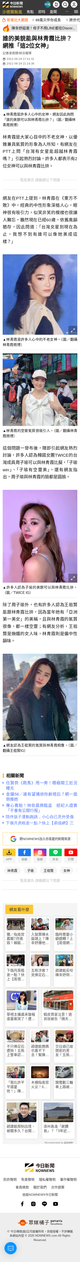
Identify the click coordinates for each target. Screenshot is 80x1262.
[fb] (22, 1203)
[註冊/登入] (74, 4)
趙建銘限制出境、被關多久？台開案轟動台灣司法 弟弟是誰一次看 (21, 1129)
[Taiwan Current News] (47, 4)
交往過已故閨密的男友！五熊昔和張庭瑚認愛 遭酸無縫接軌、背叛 (64, 1051)
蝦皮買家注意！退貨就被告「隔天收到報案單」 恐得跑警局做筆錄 (58, 1017)
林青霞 (12, 870)
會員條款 (22, 1187)
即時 (41, 11)
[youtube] (55, 1203)
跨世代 (74, 19)
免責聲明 (27, 1179)
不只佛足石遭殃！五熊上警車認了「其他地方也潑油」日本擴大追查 (15, 1051)
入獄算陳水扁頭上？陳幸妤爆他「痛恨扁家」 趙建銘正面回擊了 (40, 939)
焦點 (30, 11)
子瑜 (30, 870)
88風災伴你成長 (48, 19)
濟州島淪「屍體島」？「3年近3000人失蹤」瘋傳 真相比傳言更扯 (58, 1129)
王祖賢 (49, 870)
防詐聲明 (10, 1179)
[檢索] (65, 4)
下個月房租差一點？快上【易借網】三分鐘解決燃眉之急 (15, 975)
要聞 (53, 11)
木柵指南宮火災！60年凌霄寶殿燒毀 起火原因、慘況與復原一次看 (40, 1085)
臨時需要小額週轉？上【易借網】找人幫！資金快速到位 (64, 939)
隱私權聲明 (47, 1179)
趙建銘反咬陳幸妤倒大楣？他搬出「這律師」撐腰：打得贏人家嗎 (64, 973)
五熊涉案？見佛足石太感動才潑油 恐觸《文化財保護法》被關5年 (40, 973)
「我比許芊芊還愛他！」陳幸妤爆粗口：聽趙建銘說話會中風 (15, 1087)
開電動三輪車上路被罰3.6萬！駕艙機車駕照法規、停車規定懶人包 (64, 1085)
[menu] (76, 11)
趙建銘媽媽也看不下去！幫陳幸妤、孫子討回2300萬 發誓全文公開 (40, 1051)
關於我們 (40, 1187)
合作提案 (57, 1187)
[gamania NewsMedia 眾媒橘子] (40, 1222)
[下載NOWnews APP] (56, 4)
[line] (44, 1203)
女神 (66, 870)
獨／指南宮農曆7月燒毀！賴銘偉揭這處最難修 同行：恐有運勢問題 (15, 939)
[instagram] (33, 1203)
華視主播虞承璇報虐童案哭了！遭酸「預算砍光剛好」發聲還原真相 (21, 1017)
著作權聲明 (68, 1179)
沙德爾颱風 (12, 11)
